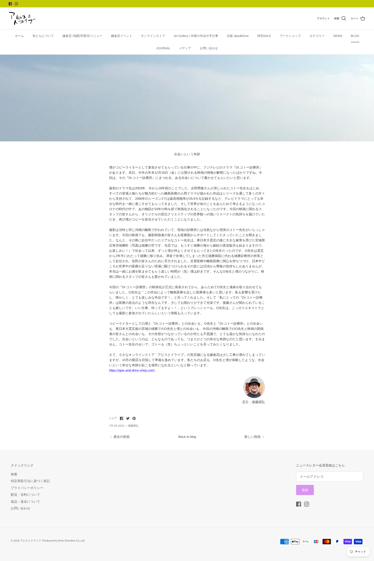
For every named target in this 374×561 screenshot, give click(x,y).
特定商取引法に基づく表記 (30, 481)
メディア (185, 48)
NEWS (337, 36)
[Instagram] (16, 3)
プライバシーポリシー (27, 488)
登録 (305, 490)
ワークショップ (290, 36)
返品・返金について (25, 501)
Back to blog (187, 436)
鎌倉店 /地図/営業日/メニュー (82, 36)
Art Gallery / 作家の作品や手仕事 (196, 36)
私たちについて (43, 36)
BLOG (355, 36)
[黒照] (254, 397)
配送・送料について (25, 494)
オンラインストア (153, 36)
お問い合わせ (209, 48)
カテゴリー (317, 36)
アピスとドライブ (30, 540)
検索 (14, 474)
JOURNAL (163, 48)
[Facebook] (10, 3)
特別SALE (264, 36)
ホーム (19, 36)
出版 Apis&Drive (238, 36)
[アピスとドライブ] (22, 18)
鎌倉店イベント (121, 36)
